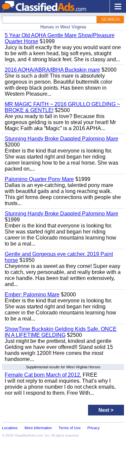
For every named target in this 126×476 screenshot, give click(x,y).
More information (38, 428)
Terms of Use (69, 428)
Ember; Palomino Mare (32, 294)
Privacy (93, 428)
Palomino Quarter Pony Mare (39, 179)
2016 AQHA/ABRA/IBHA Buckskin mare (52, 70)
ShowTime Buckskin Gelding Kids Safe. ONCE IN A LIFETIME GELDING (61, 332)
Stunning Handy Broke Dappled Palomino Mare (61, 138)
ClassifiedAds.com (28, 435)
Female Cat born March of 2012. (43, 375)
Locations (10, 428)
